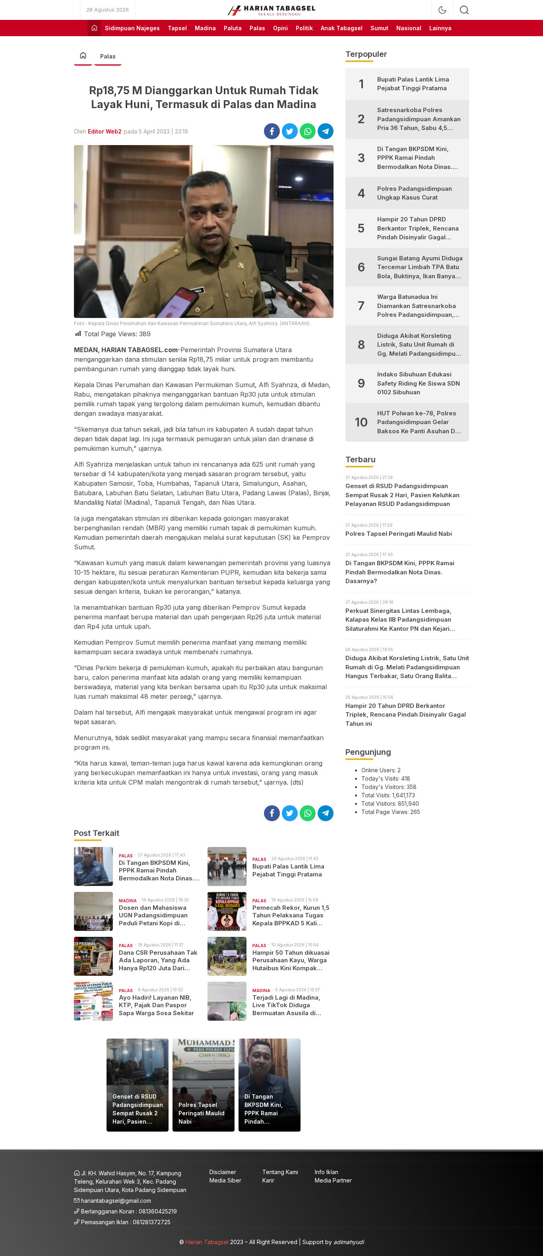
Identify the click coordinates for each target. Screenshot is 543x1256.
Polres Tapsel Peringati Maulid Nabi (201, 1113)
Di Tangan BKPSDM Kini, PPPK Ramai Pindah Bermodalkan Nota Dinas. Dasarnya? (156, 870)
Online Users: (379, 770)
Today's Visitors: (384, 786)
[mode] (442, 10)
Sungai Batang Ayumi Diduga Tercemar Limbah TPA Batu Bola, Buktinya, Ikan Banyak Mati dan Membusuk (420, 267)
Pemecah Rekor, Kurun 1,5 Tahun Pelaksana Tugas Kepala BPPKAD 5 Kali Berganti (291, 915)
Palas (108, 56)
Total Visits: (376, 795)
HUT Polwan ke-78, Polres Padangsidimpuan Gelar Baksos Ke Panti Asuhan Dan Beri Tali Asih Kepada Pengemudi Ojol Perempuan (419, 422)
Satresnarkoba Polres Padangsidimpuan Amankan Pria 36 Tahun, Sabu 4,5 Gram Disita (419, 119)
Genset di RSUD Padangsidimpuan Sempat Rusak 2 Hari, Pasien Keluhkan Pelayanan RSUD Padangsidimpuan (137, 1109)
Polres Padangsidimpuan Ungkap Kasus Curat (414, 193)
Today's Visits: (381, 778)
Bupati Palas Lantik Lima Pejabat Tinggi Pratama (288, 870)
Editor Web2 (105, 131)
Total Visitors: (379, 803)
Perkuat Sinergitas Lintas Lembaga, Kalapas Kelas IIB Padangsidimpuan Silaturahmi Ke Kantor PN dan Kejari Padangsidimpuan (398, 620)
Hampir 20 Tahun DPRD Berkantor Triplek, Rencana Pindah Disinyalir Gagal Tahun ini (418, 228)
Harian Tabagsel (207, 1242)
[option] (138, 1085)
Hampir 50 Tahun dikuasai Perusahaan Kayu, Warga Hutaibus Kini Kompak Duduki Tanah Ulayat (291, 960)
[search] (464, 10)
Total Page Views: (385, 811)
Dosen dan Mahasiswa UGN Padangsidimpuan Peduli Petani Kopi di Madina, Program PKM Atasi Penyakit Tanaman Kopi (155, 915)
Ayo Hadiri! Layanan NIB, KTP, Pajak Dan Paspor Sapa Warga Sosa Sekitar (156, 1005)
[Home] (94, 28)
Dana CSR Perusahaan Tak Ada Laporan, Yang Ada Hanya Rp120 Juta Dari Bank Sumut (158, 960)
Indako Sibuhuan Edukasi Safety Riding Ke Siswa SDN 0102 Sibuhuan (418, 383)
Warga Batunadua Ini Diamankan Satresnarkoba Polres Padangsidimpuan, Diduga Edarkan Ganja (416, 306)
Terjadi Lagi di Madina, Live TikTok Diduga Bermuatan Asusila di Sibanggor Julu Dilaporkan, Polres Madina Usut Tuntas (292, 1005)
